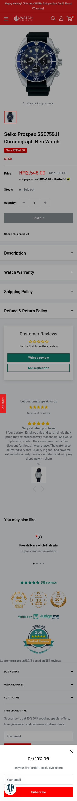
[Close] (71, 751)
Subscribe (38, 792)
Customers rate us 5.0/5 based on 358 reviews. (31, 660)
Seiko (8, 158)
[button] (35, 489)
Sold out (39, 218)
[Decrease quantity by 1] (23, 202)
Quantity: (10, 202)
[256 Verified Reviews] (39, 655)
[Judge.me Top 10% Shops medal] (58, 599)
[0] (69, 18)
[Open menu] (6, 18)
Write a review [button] (38, 357)
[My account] (61, 18)
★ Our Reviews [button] (3, 403)
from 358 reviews (38, 413)
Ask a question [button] (38, 368)
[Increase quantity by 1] (45, 202)
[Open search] (53, 18)
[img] (38, 407)
